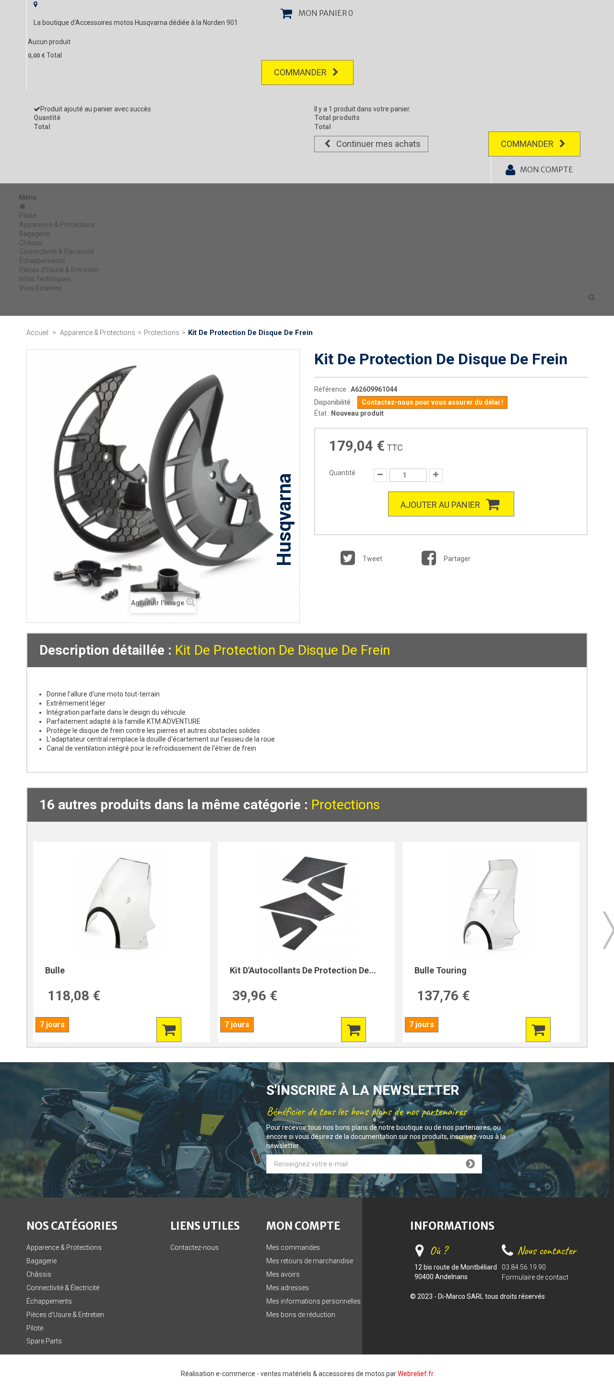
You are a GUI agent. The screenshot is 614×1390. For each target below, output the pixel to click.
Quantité (342, 473)
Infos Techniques (45, 279)
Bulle (55, 970)
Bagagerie (34, 234)
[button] (592, 297)
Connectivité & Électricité (56, 251)
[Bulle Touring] (491, 903)
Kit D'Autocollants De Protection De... (303, 970)
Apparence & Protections (57, 224)
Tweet (371, 559)
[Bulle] (122, 903)
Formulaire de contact (535, 1277)
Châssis (31, 243)
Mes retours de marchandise (309, 1261)
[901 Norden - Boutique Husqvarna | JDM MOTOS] (23, 206)
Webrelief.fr (416, 1374)
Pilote (27, 215)
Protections (345, 805)
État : (322, 413)
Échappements (42, 260)
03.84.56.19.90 (524, 1267)
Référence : (331, 389)
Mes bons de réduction (300, 1314)
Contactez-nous (194, 1247)
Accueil (37, 332)
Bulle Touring (440, 970)
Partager (456, 559)
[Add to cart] (168, 1029)
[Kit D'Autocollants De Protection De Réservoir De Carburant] (306, 903)
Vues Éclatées (40, 288)
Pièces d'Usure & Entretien (59, 270)
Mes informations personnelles (313, 1301)
